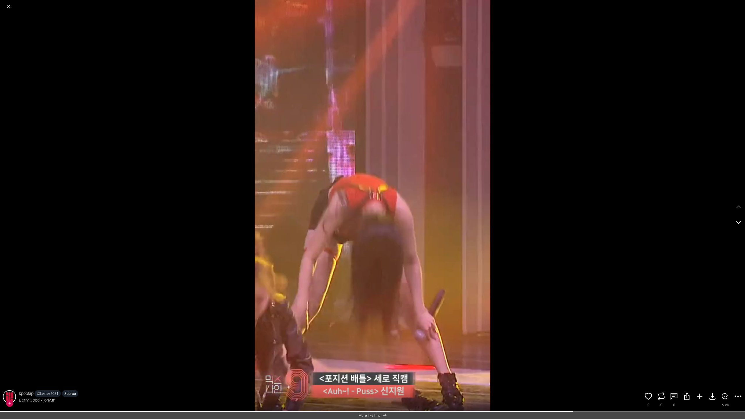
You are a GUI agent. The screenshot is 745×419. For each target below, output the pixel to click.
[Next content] (738, 222)
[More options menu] (739, 3)
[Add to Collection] (700, 397)
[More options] (738, 397)
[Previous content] (738, 206)
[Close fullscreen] (9, 6)
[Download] (712, 397)
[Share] (687, 397)
